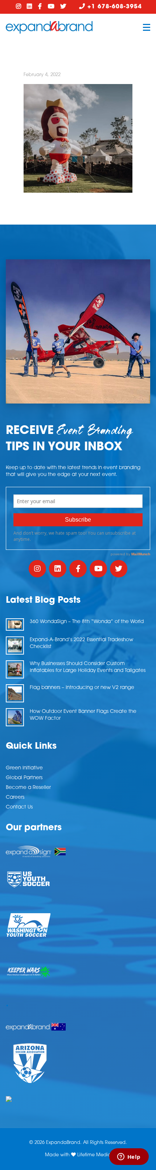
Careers (15, 797)
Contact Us (19, 807)
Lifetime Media (94, 1155)
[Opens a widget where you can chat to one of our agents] (129, 1157)
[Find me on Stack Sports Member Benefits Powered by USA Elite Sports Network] (78, 1099)
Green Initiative (24, 768)
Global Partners (24, 778)
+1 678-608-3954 (113, 7)
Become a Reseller (28, 787)
